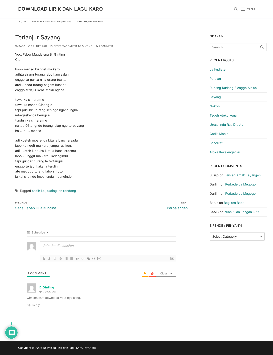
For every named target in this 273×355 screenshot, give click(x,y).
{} (93, 258)
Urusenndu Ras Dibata (226, 125)
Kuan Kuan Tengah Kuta (241, 212)
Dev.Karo (90, 347)
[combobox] (238, 47)
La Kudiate (217, 69)
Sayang (215, 97)
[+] (99, 258)
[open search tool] (236, 9)
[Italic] (49, 258)
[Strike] (60, 258)
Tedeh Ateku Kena (223, 115)
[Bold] (44, 258)
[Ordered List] (66, 258)
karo (21, 46)
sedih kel (38, 191)
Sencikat (216, 143)
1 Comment (105, 46)
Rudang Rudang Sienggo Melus (233, 88)
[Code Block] (83, 258)
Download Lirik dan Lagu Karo (60, 9)
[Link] (88, 258)
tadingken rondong (61, 191)
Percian (215, 79)
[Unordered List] (72, 258)
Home (22, 21)
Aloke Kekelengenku (225, 152)
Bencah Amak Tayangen (242, 175)
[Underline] (55, 258)
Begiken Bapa (234, 203)
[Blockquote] (77, 258)
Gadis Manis (219, 134)
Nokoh (215, 106)
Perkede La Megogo (240, 184)
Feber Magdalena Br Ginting (51, 21)
